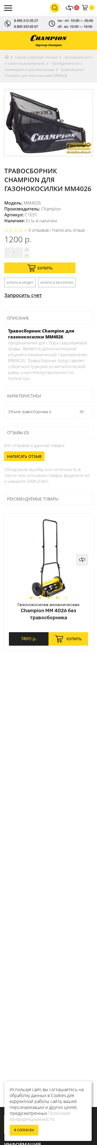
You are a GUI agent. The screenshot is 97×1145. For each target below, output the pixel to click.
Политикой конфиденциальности (40, 1116)
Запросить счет (23, 295)
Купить (45, 268)
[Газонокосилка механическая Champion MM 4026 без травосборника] (48, 558)
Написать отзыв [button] (24, 456)
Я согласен (24, 1130)
